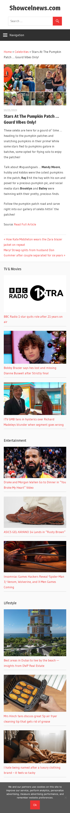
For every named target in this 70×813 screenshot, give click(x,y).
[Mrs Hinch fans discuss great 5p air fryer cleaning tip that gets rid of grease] (35, 710)
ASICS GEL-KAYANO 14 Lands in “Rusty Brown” (35, 532)
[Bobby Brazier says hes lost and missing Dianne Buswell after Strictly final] (35, 362)
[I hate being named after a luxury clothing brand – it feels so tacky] (35, 762)
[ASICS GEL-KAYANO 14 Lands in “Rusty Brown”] (35, 527)
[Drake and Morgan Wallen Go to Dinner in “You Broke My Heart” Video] (35, 477)
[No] (65, 797)
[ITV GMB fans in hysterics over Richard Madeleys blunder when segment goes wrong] (35, 414)
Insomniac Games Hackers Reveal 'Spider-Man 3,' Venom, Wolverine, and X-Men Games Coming (34, 582)
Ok (35, 805)
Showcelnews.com (35, 8)
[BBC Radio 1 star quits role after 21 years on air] (35, 311)
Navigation (17, 35)
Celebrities (22, 52)
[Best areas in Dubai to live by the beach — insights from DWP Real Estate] (35, 655)
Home (8, 52)
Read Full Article (25, 224)
